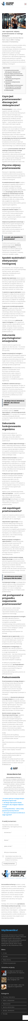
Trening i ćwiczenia (9, 997)
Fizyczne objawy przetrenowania (13, 73)
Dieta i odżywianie (8, 1000)
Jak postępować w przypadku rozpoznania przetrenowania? (13, 87)
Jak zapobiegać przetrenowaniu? (14, 85)
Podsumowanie (9, 90)
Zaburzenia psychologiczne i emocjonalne (12, 79)
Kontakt (5, 956)
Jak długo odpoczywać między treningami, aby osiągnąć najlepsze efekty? (12, 804)
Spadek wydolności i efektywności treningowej (14, 76)
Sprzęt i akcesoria (8, 1010)
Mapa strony (7, 960)
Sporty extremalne (8, 1007)
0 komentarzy (14, 42)
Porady (5, 1014)
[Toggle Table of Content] (22, 68)
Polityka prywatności (9, 963)
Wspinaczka (6, 1004)
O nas (5, 953)
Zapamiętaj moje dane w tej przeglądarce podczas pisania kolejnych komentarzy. (14, 858)
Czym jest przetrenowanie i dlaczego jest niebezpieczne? (12, 71)
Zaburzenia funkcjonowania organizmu (12, 82)
